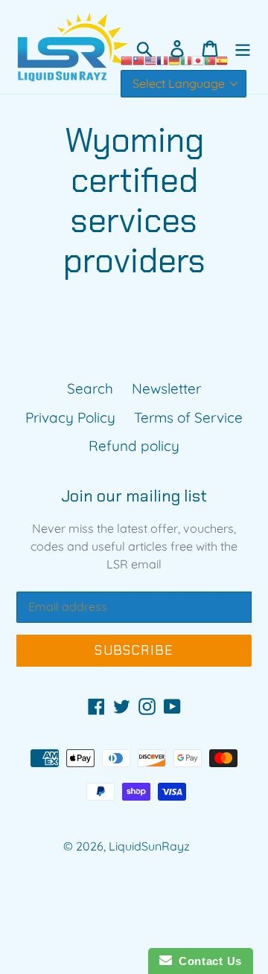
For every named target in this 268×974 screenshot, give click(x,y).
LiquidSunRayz (149, 846)
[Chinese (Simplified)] (127, 59)
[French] (162, 59)
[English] (150, 59)
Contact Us (207, 961)
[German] (174, 59)
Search (90, 388)
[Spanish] (222, 59)
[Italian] (186, 59)
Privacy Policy (70, 417)
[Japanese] (198, 59)
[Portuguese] (210, 59)
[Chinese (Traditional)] (138, 59)
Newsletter (166, 388)
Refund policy (134, 446)
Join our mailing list (134, 496)
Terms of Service (188, 417)
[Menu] (242, 47)
